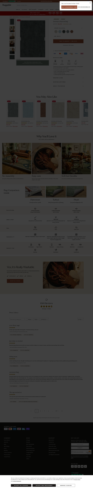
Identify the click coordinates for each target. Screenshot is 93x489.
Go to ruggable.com (69, 7)
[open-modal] (90, 3)
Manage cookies (66, 485)
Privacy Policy (77, 479)
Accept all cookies (21, 485)
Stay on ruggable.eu (84, 7)
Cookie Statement (17, 481)
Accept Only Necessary (44, 485)
